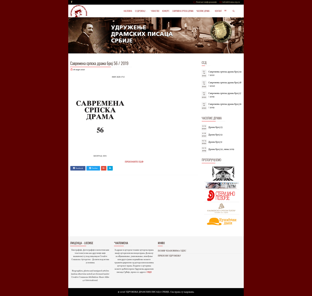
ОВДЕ (149, 272)
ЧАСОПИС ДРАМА (203, 10)
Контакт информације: (206, 2)
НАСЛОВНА (128, 10)
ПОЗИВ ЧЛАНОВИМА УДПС (172, 250)
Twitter (95, 168)
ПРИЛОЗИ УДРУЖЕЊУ (169, 255)
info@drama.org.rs (231, 2)
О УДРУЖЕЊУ (140, 10)
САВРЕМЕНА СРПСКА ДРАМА (182, 10)
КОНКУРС (165, 10)
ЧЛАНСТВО (155, 10)
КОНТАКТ (218, 10)
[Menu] (225, 11)
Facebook (79, 168)
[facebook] (71, 2)
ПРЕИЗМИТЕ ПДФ (134, 161)
